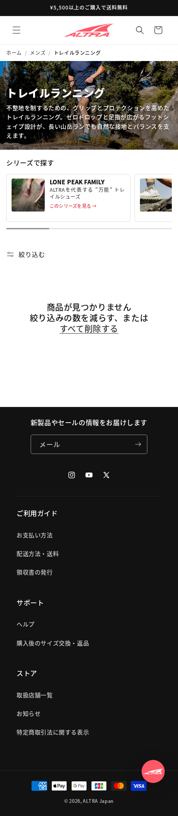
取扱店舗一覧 (35, 695)
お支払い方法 (35, 535)
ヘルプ (26, 624)
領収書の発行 (35, 572)
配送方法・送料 (38, 553)
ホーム (14, 52)
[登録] (138, 444)
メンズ (38, 52)
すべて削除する (89, 328)
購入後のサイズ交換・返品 (53, 643)
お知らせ (29, 713)
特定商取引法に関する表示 (53, 732)
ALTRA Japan (98, 800)
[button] (16, 30)
